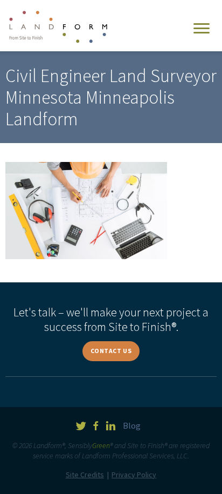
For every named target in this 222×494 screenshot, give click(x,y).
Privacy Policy (134, 474)
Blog (132, 425)
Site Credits (85, 474)
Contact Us (111, 351)
